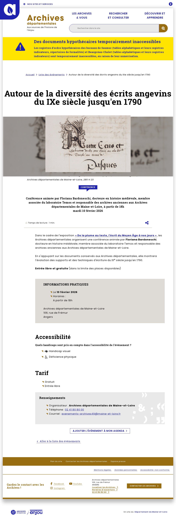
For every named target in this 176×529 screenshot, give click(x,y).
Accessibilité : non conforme (155, 470)
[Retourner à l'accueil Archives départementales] (45, 20)
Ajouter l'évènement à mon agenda (98, 431)
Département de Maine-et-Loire (151, 512)
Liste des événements (52, 74)
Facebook (59, 484)
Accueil (30, 74)
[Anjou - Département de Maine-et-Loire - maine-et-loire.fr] (10, 10)
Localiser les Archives (103, 487)
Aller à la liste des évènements (60, 441)
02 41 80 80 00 (74, 409)
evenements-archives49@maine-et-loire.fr (91, 413)
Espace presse (118, 461)
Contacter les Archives (143, 486)
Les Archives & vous (82, 16)
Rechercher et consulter (118, 16)
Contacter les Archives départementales (86, 461)
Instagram (59, 488)
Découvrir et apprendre (155, 16)
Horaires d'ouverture (103, 490)
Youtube (77, 484)
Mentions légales (102, 470)
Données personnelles (126, 470)
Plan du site (56, 461)
